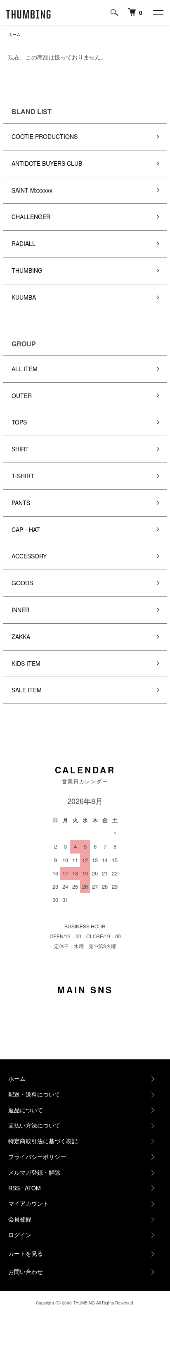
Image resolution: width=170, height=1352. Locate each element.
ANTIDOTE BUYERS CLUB (47, 163)
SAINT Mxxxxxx (32, 190)
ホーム (14, 34)
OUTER (22, 395)
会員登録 (19, 1219)
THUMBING (27, 270)
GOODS (22, 583)
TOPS (19, 422)
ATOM (33, 1188)
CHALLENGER (31, 216)
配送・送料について (34, 1094)
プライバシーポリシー (37, 1156)
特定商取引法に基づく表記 (43, 1141)
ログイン (19, 1234)
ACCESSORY (29, 556)
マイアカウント (28, 1203)
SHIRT (20, 449)
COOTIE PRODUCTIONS (45, 136)
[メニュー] (157, 12)
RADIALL (23, 243)
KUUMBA (24, 297)
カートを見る (25, 1253)
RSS (14, 1188)
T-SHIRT (23, 476)
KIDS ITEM (26, 663)
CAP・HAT (26, 529)
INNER (20, 610)
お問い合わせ (25, 1271)
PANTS (21, 502)
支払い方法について (34, 1125)
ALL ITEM (25, 369)
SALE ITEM (27, 690)
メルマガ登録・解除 (34, 1172)
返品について (25, 1110)
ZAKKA (21, 636)
